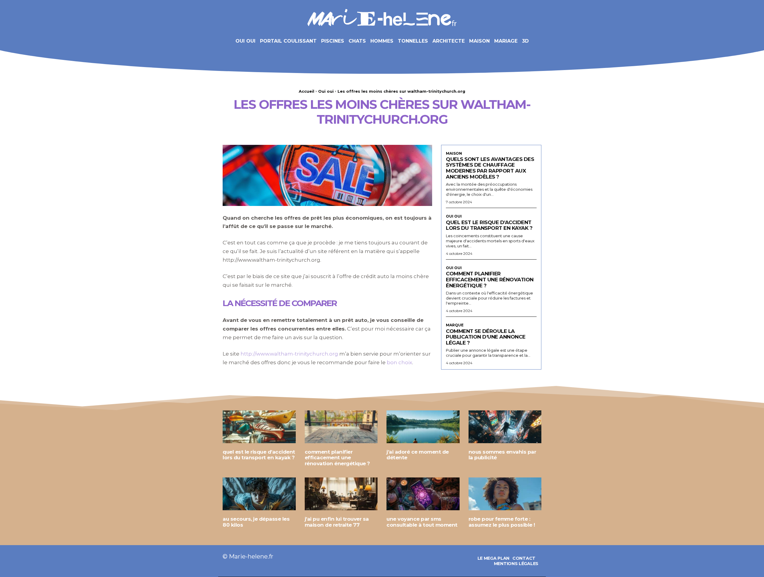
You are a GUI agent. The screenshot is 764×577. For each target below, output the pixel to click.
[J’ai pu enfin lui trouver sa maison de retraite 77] (341, 493)
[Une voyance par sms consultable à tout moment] (423, 493)
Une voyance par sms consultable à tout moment (422, 522)
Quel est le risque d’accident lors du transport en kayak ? (489, 225)
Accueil (306, 91)
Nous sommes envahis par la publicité (502, 455)
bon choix (399, 362)
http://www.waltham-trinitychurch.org (289, 354)
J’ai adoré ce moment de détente (417, 455)
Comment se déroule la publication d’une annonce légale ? (486, 337)
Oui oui (326, 91)
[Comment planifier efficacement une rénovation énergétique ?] (341, 426)
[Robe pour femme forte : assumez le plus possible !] (505, 493)
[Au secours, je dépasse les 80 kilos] (259, 493)
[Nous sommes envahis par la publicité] (505, 426)
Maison (454, 153)
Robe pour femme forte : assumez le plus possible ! (502, 522)
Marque (454, 325)
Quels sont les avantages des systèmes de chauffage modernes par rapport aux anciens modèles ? (490, 168)
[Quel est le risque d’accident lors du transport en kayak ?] (259, 426)
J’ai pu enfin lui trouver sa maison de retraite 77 (337, 522)
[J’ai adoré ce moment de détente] (423, 426)
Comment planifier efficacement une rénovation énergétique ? (490, 279)
